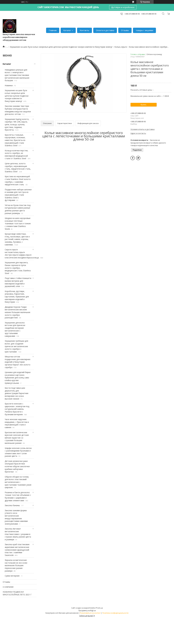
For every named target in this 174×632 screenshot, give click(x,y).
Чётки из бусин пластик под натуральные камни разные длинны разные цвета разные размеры (17, 209)
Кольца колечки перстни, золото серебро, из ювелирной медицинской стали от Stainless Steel (16, 154)
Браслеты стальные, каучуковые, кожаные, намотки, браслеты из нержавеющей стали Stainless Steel (15, 140)
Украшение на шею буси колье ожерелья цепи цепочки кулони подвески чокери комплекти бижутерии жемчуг (61, 47)
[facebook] (132, 158)
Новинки (9, 85)
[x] (138, 158)
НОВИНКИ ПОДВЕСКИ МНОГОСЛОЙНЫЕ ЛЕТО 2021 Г (17, 593)
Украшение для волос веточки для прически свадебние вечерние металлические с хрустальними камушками (15, 329)
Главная (53, 30)
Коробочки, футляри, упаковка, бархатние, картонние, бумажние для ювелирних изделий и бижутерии (17, 296)
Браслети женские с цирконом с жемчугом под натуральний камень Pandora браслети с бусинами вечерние (17, 409)
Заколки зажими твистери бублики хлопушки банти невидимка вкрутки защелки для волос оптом (18, 110)
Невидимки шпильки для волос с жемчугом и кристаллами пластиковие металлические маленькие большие (17, 75)
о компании (8, 586)
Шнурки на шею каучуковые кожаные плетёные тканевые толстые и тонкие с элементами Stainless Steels (18, 223)
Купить (143, 105)
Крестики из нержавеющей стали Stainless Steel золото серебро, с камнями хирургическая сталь (18, 180)
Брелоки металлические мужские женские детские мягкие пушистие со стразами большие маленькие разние (17, 437)
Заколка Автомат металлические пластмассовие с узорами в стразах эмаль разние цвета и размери (18, 534)
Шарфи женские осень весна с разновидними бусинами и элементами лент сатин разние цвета (18, 452)
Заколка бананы (12, 505)
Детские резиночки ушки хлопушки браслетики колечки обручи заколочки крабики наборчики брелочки (17, 466)
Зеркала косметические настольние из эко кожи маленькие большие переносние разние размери (16, 565)
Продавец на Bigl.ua (87, 610)
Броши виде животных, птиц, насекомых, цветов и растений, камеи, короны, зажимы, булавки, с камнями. (17, 239)
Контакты (84, 30)
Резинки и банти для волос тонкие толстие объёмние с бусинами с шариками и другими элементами (18, 496)
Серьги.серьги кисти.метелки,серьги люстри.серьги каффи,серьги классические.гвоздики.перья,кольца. (22, 253)
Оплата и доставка (105, 30)
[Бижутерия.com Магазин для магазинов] (9, 26)
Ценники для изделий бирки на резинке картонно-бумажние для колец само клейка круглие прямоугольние (17, 377)
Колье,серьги (120, 47)
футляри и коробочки (122, 7)
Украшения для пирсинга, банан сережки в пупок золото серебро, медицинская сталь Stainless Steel (18, 267)
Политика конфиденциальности (115, 613)
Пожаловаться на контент (90, 613)
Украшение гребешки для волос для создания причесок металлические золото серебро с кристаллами (16, 346)
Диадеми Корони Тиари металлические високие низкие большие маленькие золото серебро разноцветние (17, 312)
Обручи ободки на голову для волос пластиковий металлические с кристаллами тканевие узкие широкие (18, 482)
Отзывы (125, 30)
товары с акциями (144, 30)
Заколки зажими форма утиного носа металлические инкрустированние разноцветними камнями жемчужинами (16, 517)
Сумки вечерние (12, 575)
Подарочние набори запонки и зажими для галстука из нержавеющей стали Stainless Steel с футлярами (18, 194)
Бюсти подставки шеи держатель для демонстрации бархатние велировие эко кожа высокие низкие (16, 393)
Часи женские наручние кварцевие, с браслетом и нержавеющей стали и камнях (17, 423)
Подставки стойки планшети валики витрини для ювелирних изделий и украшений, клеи (18, 282)
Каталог (67, 30)
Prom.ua (99, 608)
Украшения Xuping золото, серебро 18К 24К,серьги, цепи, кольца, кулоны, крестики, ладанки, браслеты (17, 124)
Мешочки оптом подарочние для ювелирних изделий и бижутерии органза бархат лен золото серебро (17, 362)
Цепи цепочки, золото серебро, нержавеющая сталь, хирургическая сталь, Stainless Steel (18, 167)
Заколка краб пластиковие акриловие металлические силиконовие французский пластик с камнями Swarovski (17, 549)
